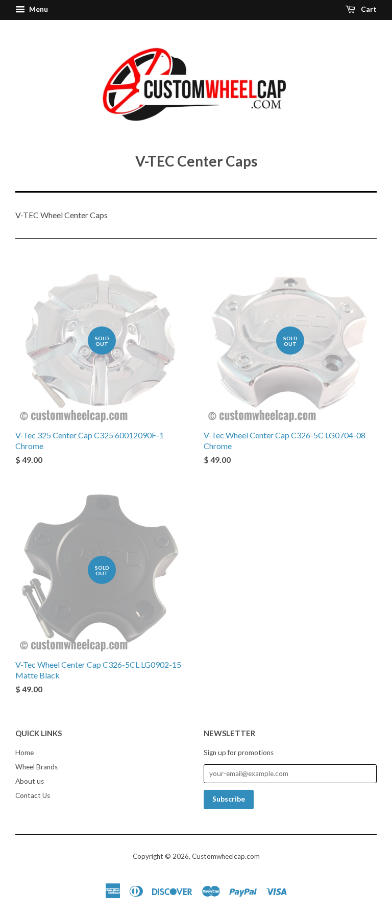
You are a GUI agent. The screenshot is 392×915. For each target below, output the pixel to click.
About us (29, 781)
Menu (38, 9)
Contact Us (32, 795)
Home (24, 752)
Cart (368, 9)
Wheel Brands (36, 767)
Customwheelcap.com (226, 856)
